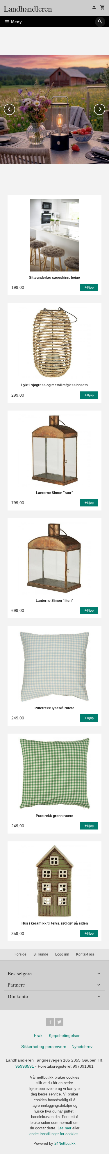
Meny (16, 21)
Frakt (39, 1035)
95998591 (24, 1066)
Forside (20, 954)
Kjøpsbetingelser (64, 1035)
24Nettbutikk (65, 1143)
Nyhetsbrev (82, 1046)
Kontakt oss (85, 954)
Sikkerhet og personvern (43, 1046)
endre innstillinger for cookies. (54, 1134)
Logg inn (62, 954)
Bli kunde (40, 954)
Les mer (65, 1128)
